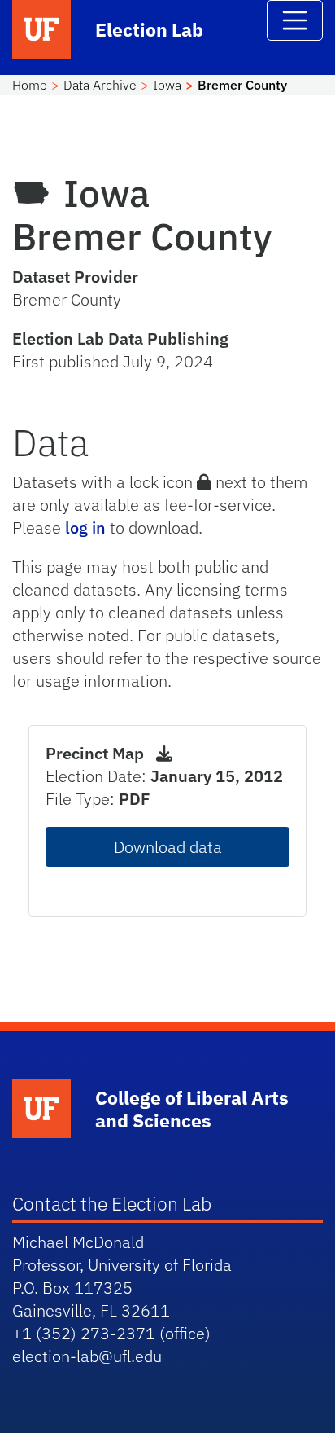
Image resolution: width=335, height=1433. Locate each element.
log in (85, 527)
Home (29, 85)
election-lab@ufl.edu (87, 1356)
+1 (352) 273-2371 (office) (111, 1333)
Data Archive (100, 85)
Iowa (167, 85)
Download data (168, 847)
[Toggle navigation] (295, 20)
